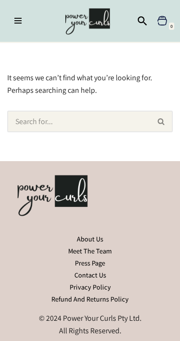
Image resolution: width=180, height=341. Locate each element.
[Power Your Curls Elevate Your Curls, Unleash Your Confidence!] (90, 21)
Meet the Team (90, 250)
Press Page (90, 262)
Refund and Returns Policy (90, 298)
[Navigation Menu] (18, 20)
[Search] (142, 20)
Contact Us (90, 274)
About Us (90, 238)
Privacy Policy (90, 286)
